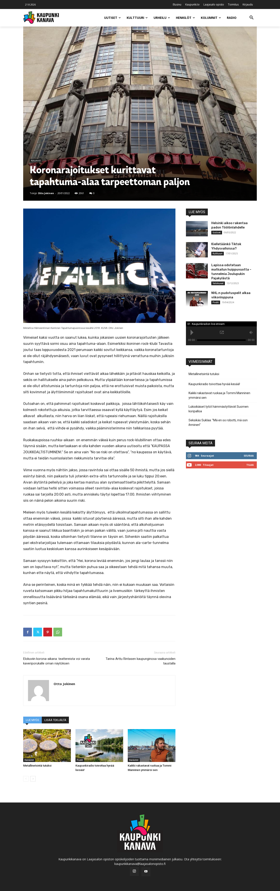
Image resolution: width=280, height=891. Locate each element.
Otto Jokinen (46, 193)
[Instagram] (134, 871)
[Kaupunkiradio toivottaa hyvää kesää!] (99, 745)
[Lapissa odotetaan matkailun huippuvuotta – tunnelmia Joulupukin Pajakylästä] (197, 270)
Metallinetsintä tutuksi (37, 765)
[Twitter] (37, 632)
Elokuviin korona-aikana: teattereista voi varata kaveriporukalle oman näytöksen (56, 661)
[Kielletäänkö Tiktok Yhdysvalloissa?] (197, 249)
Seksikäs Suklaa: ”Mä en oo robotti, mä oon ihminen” (218, 422)
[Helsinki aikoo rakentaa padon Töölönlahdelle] (197, 228)
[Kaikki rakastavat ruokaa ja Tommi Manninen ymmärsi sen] (151, 745)
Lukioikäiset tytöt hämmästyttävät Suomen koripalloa (218, 409)
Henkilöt (29, 760)
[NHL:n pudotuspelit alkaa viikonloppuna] (197, 298)
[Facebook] (27, 632)
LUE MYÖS (32, 720)
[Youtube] (146, 871)
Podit (80, 760)
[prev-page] (26, 778)
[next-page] (33, 778)
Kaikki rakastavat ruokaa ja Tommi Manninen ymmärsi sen (219, 395)
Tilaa (250, 464)
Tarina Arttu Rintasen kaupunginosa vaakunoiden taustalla (140, 661)
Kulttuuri (217, 253)
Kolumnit (36, 160)
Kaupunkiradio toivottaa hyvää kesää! (214, 384)
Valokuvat (218, 283)
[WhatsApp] (57, 632)
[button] (251, 17)
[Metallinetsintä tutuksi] (47, 745)
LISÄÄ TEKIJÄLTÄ (55, 720)
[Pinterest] (47, 632)
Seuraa (249, 455)
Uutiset (217, 232)
